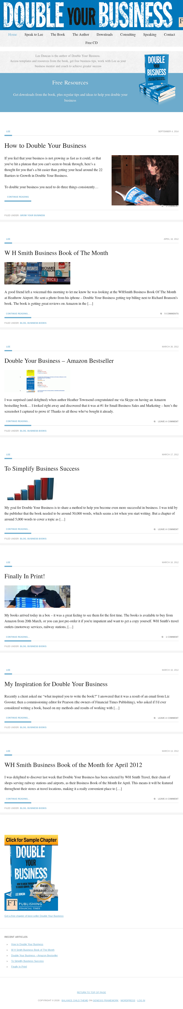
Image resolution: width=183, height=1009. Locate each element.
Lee (8, 131)
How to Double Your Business (45, 145)
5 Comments (171, 314)
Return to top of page (91, 992)
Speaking (149, 34)
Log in (141, 1000)
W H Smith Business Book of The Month (56, 252)
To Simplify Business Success (41, 468)
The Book (58, 34)
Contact (169, 34)
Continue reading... (18, 314)
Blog (23, 323)
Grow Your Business (32, 215)
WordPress (128, 1000)
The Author (81, 34)
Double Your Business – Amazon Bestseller (59, 360)
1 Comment (172, 206)
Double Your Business (91, 15)
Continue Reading (18, 197)
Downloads (105, 34)
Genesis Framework (106, 1000)
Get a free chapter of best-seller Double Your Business (34, 916)
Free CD (91, 42)
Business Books (36, 323)
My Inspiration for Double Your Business (56, 683)
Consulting (128, 34)
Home (12, 34)
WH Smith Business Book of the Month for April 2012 (73, 764)
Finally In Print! (24, 576)
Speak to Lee (34, 34)
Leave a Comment (168, 421)
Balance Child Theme (75, 1000)
